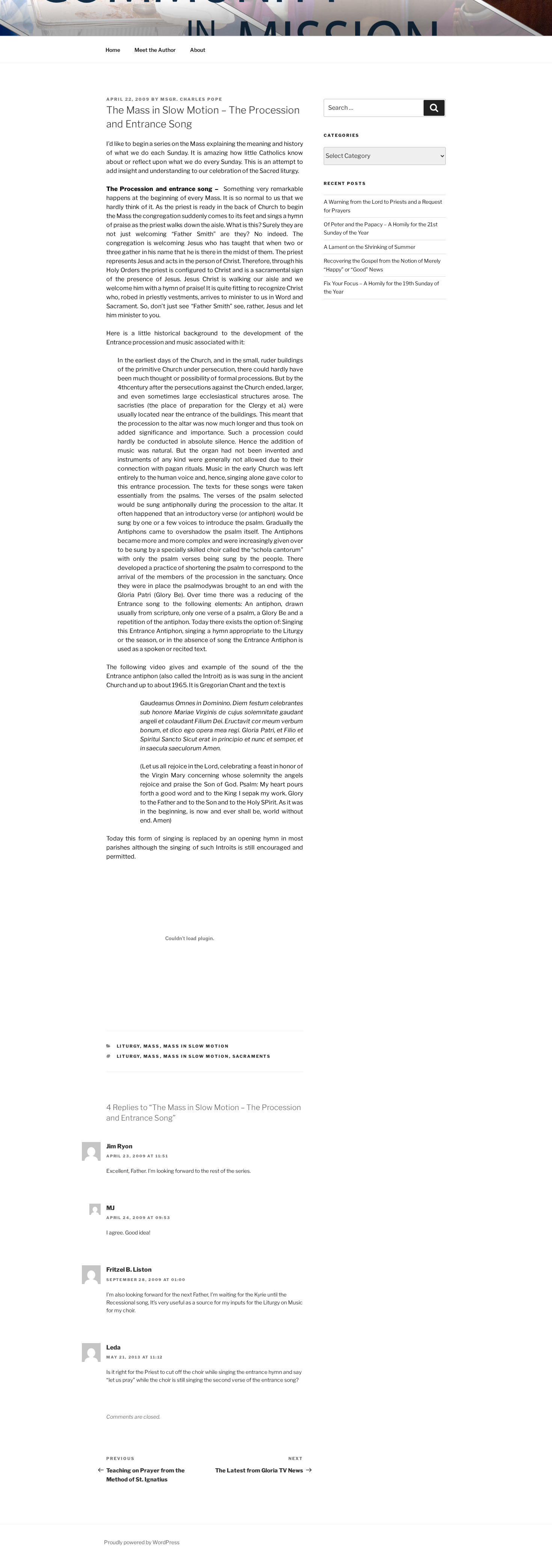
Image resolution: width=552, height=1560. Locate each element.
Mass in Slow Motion (196, 1046)
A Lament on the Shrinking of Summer (369, 247)
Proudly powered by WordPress (141, 1542)
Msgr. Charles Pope (191, 99)
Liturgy (128, 1046)
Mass (151, 1046)
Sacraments (251, 1056)
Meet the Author (155, 50)
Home (113, 50)
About (197, 50)
